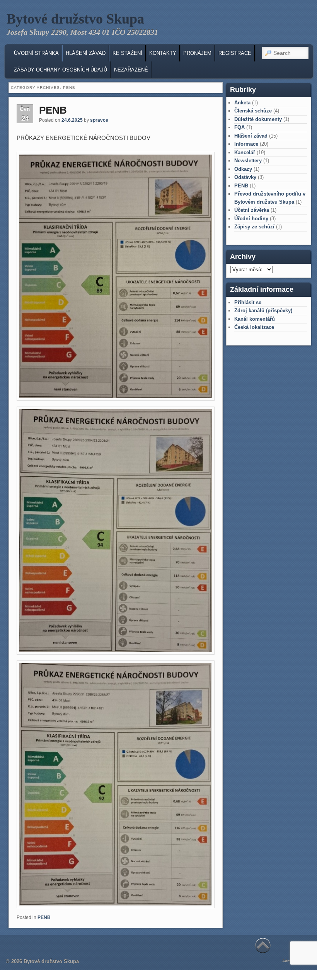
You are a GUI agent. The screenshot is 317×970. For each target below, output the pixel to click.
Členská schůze (253, 111)
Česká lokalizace (254, 327)
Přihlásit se (247, 302)
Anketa (242, 103)
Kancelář (244, 152)
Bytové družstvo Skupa (75, 19)
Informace (246, 144)
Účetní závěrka (251, 210)
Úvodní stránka (36, 53)
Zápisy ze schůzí (254, 227)
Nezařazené (131, 70)
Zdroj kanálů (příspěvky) (263, 310)
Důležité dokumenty (258, 119)
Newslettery (248, 160)
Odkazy (243, 169)
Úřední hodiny (251, 218)
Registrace (234, 53)
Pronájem (197, 53)
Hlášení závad (86, 53)
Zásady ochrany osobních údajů (60, 70)
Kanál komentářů (254, 319)
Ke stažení (127, 53)
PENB (53, 110)
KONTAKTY (162, 53)
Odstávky (245, 177)
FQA (239, 127)
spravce (99, 120)
